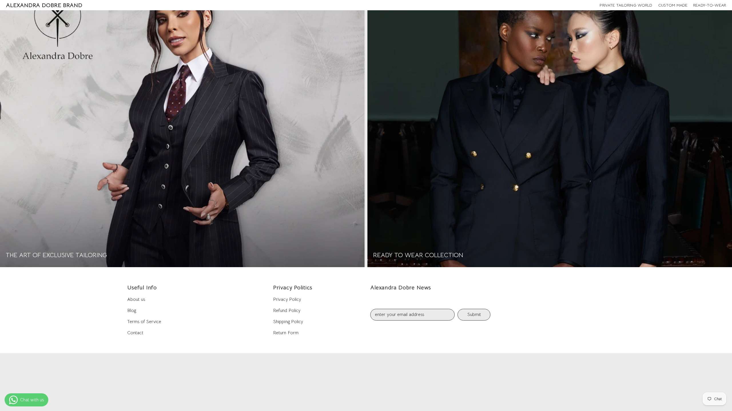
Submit (474, 314)
